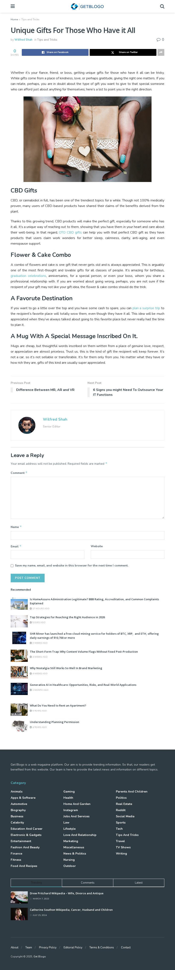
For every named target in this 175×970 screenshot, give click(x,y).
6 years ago (39, 710)
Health (68, 798)
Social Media (125, 816)
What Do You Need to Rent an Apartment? (58, 705)
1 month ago (40, 690)
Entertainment (21, 841)
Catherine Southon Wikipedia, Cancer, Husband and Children (71, 910)
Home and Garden (76, 804)
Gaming (69, 792)
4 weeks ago (40, 656)
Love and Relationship (79, 835)
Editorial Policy (73, 947)
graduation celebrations (28, 276)
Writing (121, 854)
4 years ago (39, 727)
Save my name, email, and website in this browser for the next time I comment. (71, 565)
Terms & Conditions (101, 947)
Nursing (69, 860)
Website (97, 546)
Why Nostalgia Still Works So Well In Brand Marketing (66, 668)
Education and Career (26, 829)
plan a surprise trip (146, 308)
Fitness (16, 860)
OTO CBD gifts (70, 232)
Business (17, 816)
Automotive (19, 804)
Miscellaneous (73, 847)
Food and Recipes (24, 866)
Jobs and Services (76, 816)
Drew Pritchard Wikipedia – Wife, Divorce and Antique (67, 893)
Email (16, 546)
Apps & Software (23, 798)
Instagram (70, 810)
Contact (126, 947)
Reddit (120, 810)
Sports (120, 823)
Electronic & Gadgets (26, 835)
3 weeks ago (40, 643)
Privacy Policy (48, 947)
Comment (19, 473)
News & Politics (74, 854)
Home (14, 19)
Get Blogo (40, 956)
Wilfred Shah (23, 40)
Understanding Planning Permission (54, 722)
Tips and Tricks (30, 19)
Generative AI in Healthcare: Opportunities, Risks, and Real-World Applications (83, 685)
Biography (18, 810)
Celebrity (17, 823)
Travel (120, 841)
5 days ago (38, 622)
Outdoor (69, 866)
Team (28, 947)
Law (66, 823)
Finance (16, 854)
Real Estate (124, 804)
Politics (121, 798)
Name (16, 527)
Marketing (70, 841)
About (14, 947)
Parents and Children (131, 792)
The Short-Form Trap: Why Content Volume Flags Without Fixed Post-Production (84, 652)
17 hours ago (41, 608)
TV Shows (123, 847)
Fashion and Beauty (25, 847)
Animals (16, 792)
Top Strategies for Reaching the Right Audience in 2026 (67, 617)
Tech (119, 829)
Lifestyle (69, 829)
